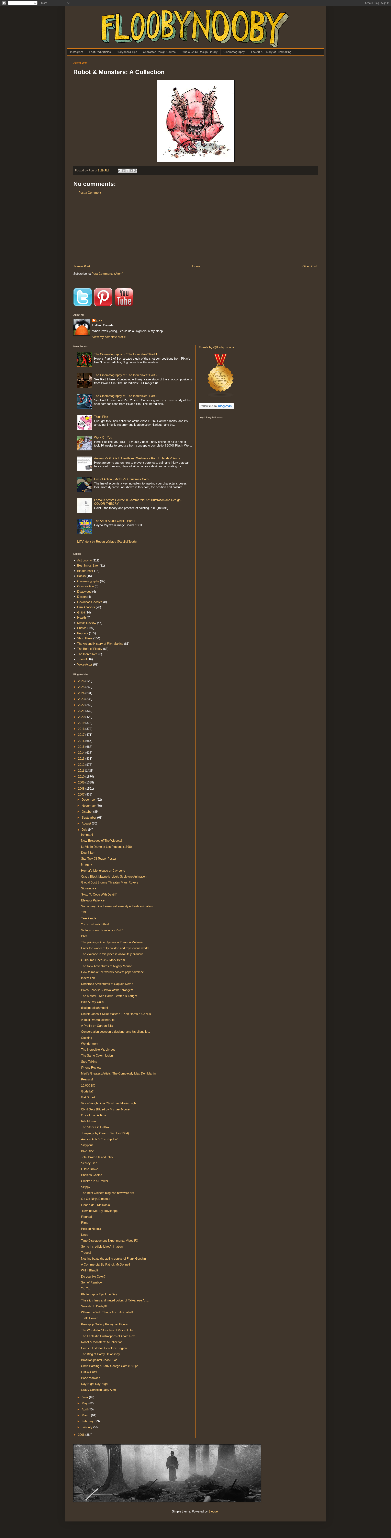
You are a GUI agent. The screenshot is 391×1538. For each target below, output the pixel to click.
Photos (82, 628)
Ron (99, 321)
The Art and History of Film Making (100, 643)
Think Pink (101, 416)
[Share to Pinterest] (135, 171)
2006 (81, 1434)
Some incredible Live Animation (102, 1246)
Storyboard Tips (127, 51)
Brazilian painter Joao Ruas (99, 1360)
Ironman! (87, 834)
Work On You (103, 437)
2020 (81, 717)
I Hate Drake (89, 1169)
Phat (84, 936)
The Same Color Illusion (97, 1055)
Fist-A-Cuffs (89, 1372)
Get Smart (88, 1097)
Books (81, 576)
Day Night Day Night (94, 1384)
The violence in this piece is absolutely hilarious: (112, 954)
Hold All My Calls (92, 1001)
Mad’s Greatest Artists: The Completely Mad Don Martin (118, 1073)
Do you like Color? (93, 1276)
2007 (81, 794)
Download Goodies (89, 602)
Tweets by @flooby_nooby (216, 347)
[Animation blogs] (221, 396)
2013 (81, 758)
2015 (81, 746)
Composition (85, 586)
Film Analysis (86, 607)
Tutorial (82, 659)
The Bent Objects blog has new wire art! (107, 1193)
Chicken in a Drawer (94, 1181)
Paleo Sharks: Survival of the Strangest (107, 990)
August (87, 823)
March (86, 1415)
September (89, 817)
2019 (81, 723)
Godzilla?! (87, 1091)
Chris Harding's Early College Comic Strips (109, 1366)
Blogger (214, 1511)
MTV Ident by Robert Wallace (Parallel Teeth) (107, 541)
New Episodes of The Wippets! (101, 840)
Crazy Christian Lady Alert (98, 1389)
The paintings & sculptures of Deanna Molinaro (112, 942)
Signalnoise (88, 888)
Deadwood (84, 591)
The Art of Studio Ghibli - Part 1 (114, 520)
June (85, 1397)
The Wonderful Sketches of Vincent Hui (107, 1330)
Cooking (86, 1037)
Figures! (86, 1216)
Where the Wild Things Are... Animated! (107, 1312)
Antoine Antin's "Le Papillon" (99, 1139)
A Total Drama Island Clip (97, 1019)
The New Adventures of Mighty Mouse (106, 966)
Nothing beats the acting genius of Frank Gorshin (113, 1258)
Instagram (76, 51)
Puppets (82, 633)
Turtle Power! (90, 1318)
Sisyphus (87, 1145)
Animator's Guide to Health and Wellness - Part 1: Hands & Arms (137, 458)
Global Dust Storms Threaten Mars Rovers (109, 882)
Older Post (309, 266)
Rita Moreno (89, 1121)
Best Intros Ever (88, 565)
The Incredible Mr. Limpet (98, 1049)
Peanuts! (87, 1079)
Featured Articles (100, 51)
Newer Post (82, 266)
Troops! (86, 1252)
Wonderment (89, 1043)
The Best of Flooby (89, 648)
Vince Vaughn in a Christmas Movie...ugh (108, 1103)
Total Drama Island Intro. (97, 1157)
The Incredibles (87, 654)
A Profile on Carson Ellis (97, 1025)
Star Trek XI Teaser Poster (98, 858)
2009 (81, 782)
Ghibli (81, 612)
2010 (81, 776)
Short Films (84, 638)
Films (84, 1222)
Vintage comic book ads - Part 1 (102, 930)
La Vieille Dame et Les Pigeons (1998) (106, 846)
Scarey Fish (89, 1163)
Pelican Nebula (91, 1228)
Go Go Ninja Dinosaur (95, 1198)
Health (81, 617)
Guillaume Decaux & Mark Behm (103, 960)
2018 (81, 728)
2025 (81, 687)
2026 (81, 681)
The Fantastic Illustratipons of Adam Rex (108, 1336)
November (89, 805)
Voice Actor (84, 664)
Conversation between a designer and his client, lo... (115, 1031)
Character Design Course (159, 51)
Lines (84, 1234)
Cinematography (234, 51)
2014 (81, 752)
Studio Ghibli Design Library (199, 51)
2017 (81, 734)
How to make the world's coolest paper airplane (112, 972)
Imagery (86, 864)
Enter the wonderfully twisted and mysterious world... (116, 948)
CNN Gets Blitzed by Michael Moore (105, 1109)
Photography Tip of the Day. (99, 1294)
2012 (81, 764)
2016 (81, 740)
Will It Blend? (89, 1270)
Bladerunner (85, 570)
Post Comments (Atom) (107, 273)
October (87, 811)
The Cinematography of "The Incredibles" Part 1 (125, 354)
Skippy (85, 1187)
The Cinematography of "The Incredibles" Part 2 (125, 375)
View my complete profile (109, 337)
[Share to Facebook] (131, 171)
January (87, 1427)
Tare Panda (88, 918)
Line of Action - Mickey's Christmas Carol (121, 479)
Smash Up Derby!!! (94, 1306)
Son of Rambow (91, 1282)
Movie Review (86, 623)
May (85, 1403)
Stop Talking (89, 1061)
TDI (83, 912)
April (85, 1409)
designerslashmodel (94, 1007)
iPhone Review (91, 1067)
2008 (81, 788)
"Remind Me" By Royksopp (99, 1210)
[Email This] (120, 171)
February (88, 1421)
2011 (81, 770)
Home (196, 266)
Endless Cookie (91, 1175)
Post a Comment (89, 192)
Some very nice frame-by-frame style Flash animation (117, 906)
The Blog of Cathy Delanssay (100, 1354)
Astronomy (84, 560)
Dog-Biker (87, 852)
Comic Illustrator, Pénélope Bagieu (104, 1348)
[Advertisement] (195, 229)
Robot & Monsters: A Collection (101, 1342)
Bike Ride (87, 1151)
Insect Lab (88, 978)
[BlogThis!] (124, 171)
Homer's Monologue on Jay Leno (103, 870)
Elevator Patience (92, 900)
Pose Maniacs (90, 1378)
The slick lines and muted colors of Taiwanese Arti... (115, 1300)
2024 (81, 693)
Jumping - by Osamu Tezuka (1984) (105, 1133)
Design (82, 596)
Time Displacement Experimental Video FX (109, 1240)
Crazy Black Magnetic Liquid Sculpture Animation (113, 876)
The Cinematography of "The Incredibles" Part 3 (125, 396)
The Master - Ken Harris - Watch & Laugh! (109, 996)
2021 (81, 710)
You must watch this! (95, 924)
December (89, 799)
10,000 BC (88, 1085)
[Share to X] (127, 171)
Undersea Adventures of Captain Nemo (107, 984)
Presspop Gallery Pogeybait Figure (104, 1324)
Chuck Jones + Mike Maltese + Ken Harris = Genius (116, 1014)
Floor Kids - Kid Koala (95, 1205)
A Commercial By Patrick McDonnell (105, 1264)
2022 (81, 705)
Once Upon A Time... (95, 1115)
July (85, 829)
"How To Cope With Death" (98, 894)
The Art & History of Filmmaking (271, 51)
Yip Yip (85, 1288)
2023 (81, 699)
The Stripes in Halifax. (95, 1127)
